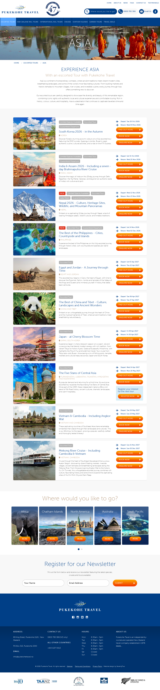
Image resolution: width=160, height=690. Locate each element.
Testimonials (153, 3)
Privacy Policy (97, 666)
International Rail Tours (51, 22)
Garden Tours (95, 22)
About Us (117, 3)
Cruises (67, 22)
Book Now (124, 136)
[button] (145, 11)
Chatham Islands (80, 22)
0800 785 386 (129, 11)
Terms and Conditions (82, 666)
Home (109, 3)
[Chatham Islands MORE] (24, 544)
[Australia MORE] (80, 544)
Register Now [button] (127, 396)
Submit (119, 583)
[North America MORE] (52, 544)
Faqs (132, 3)
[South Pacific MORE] (107, 544)
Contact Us (141, 3)
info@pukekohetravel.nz (23, 657)
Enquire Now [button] (125, 142)
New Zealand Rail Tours (27, 22)
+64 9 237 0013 (54, 648)
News (125, 3)
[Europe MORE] (135, 544)
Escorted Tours (8, 22)
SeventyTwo (121, 666)
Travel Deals (109, 22)
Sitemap (70, 666)
